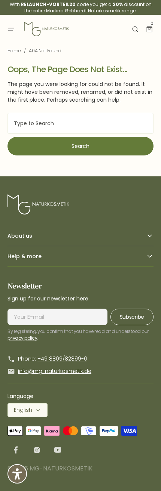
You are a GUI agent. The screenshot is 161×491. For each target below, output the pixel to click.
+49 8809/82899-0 (62, 358)
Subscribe (132, 317)
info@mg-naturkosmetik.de (54, 371)
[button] (11, 29)
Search (80, 146)
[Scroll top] (144, 474)
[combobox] (80, 123)
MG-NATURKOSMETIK (61, 468)
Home (14, 50)
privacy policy (22, 338)
